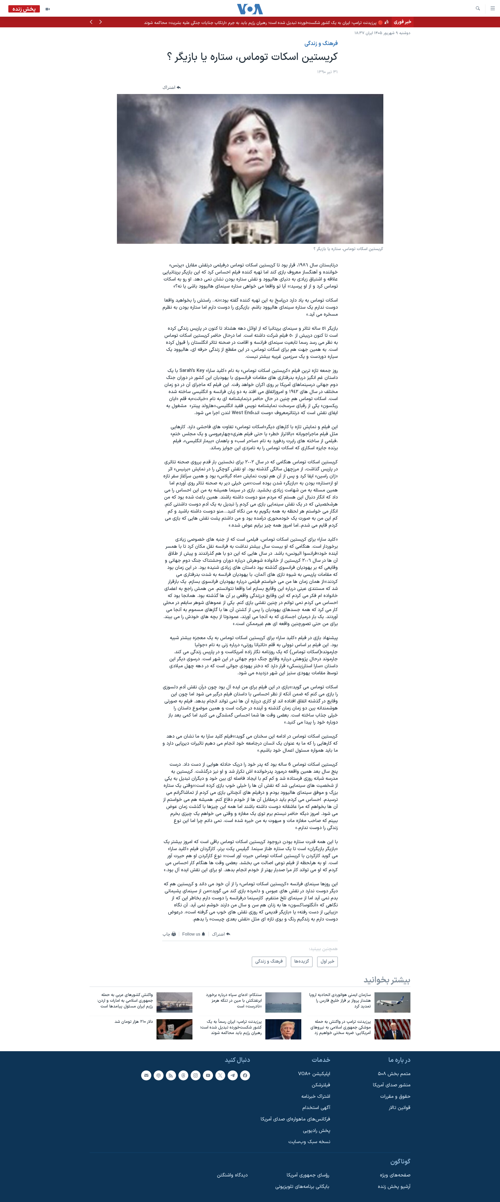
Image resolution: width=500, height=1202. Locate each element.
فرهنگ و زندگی (321, 44)
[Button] (171, 87)
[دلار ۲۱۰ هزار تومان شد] (174, 1029)
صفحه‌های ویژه (395, 1175)
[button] (100, 22)
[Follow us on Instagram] (196, 1075)
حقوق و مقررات (395, 1096)
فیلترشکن (321, 1085)
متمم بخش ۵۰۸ (394, 1074)
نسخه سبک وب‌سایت (309, 1142)
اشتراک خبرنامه (315, 1096)
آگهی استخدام (316, 1108)
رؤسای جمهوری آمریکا (308, 1175)
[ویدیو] (47, 9)
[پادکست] (159, 1075)
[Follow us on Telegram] (233, 1075)
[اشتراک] (146, 1075)
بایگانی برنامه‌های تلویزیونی (302, 1186)
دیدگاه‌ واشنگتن (232, 1175)
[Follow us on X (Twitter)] (220, 1075)
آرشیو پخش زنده (394, 1186)
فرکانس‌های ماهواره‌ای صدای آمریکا (295, 1119)
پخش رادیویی (316, 1130)
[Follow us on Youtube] (208, 1075)
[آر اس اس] (171, 1075)
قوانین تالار (399, 1108)
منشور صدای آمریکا (391, 1085)
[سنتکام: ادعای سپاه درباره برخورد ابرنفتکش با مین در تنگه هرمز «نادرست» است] (283, 1002)
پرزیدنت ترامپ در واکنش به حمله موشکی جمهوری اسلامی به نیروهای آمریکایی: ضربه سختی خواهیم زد (301, 22)
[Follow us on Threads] (183, 1075)
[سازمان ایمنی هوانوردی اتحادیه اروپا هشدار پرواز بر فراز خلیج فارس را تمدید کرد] (392, 1002)
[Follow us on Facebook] (245, 1075)
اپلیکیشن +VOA (314, 1074)
